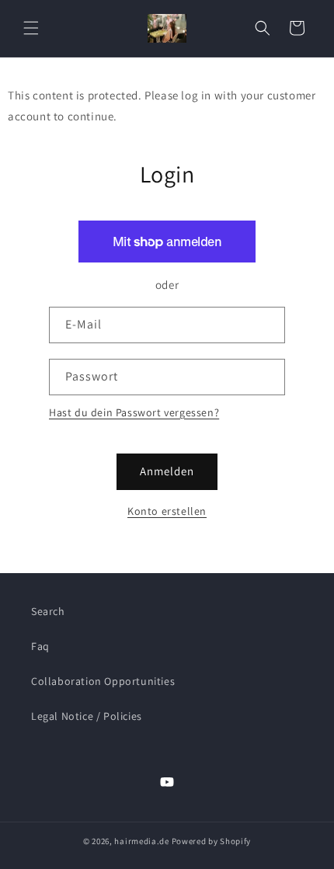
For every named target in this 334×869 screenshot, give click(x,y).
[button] (31, 28)
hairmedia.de (141, 841)
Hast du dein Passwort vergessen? (134, 412)
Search (48, 611)
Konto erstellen (167, 511)
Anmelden (167, 471)
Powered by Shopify (212, 841)
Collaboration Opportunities (103, 681)
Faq (40, 646)
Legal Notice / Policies (86, 716)
